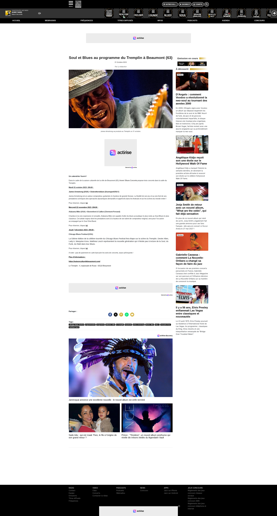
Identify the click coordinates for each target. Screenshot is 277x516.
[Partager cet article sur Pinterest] (120, 316)
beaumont (128, 324)
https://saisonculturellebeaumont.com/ (84, 261)
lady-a (157, 324)
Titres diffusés (125, 20)
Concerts (96, 493)
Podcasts (192, 20)
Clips (95, 490)
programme (100, 324)
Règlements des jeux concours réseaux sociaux (196, 493)
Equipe (71, 493)
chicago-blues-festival (76, 324)
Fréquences (87, 20)
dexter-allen (150, 324)
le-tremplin (119, 324)
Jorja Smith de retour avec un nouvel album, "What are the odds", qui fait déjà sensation (191, 209)
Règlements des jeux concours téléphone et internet (197, 506)
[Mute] (39, 13)
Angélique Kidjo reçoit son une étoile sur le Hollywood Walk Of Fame (191, 160)
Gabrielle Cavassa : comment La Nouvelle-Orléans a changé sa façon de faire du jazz (190, 259)
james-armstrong (138, 324)
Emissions (73, 496)
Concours (259, 20)
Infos (160, 20)
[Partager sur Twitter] (115, 316)
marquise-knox (165, 324)
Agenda (226, 20)
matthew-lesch (74, 327)
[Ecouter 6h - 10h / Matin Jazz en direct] (192, 64)
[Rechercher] (206, 4)
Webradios (50, 20)
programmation (90, 324)
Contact (72, 490)
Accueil (16, 20)
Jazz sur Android (171, 493)
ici (87, 203)
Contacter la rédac (100, 496)
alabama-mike (110, 324)
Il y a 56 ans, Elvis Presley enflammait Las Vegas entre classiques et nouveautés (192, 312)
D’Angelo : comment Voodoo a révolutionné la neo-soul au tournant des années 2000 (191, 99)
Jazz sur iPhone (170, 490)
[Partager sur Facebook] (109, 316)
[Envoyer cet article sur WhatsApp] (126, 316)
